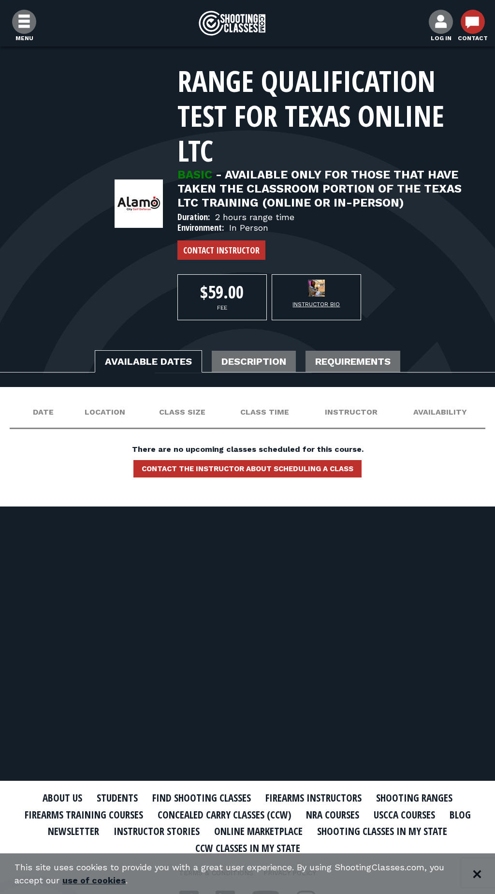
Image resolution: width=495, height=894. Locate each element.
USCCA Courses (404, 814)
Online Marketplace (258, 831)
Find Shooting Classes (201, 798)
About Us (62, 798)
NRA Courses (332, 814)
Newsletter (73, 831)
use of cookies (94, 880)
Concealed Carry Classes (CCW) (224, 814)
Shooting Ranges (414, 798)
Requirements (353, 361)
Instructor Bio (316, 304)
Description (253, 361)
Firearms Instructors (313, 798)
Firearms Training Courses (84, 814)
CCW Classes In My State (247, 848)
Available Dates (148, 361)
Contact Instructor (221, 250)
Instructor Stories (157, 831)
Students (117, 798)
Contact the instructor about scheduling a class (247, 468)
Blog (460, 814)
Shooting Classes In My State (382, 831)
